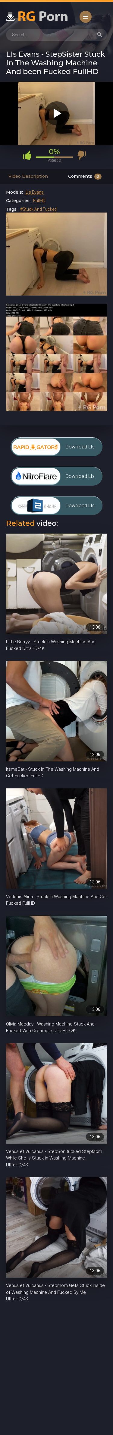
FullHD (39, 200)
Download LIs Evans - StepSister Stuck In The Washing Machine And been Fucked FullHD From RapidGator (80, 450)
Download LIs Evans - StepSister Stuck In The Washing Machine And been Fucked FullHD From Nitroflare (80, 479)
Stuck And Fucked (40, 209)
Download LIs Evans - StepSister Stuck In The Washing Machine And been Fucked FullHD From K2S (80, 509)
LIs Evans (35, 192)
